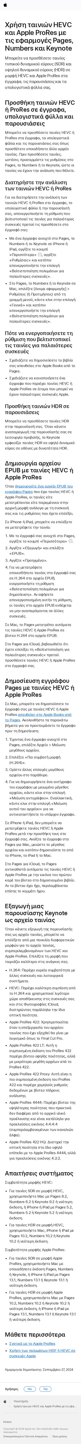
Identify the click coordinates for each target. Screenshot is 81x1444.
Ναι (30, 1389)
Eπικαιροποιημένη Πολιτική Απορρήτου (25, 1436)
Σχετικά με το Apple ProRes (32, 1343)
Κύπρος (7, 1422)
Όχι (45, 1389)
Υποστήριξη (21, 1401)
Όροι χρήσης (59, 1436)
